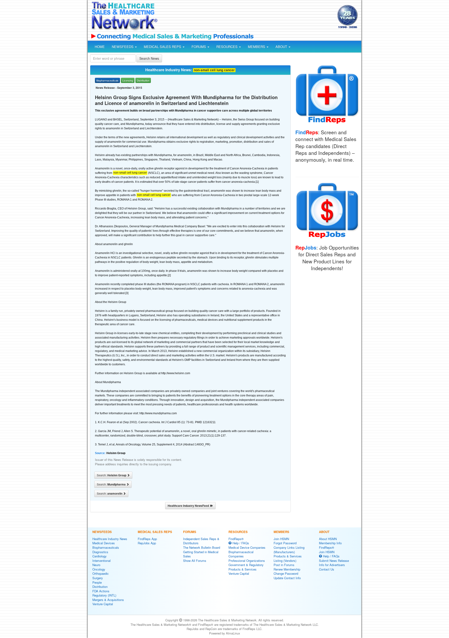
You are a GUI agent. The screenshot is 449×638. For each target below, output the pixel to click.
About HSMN (328, 539)
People (97, 582)
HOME (100, 46)
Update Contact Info (287, 578)
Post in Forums (284, 565)
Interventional (101, 560)
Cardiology (99, 556)
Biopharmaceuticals (105, 547)
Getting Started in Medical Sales (200, 554)
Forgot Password (285, 543)
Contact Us (326, 569)
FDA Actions (100, 591)
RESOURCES (227, 46)
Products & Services (242, 569)
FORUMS (199, 46)
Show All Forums (194, 560)
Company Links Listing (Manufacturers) (289, 549)
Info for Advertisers (332, 565)
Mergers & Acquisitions (108, 599)
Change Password (286, 573)
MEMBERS (257, 46)
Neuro (96, 565)
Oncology (98, 569)
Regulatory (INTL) (104, 595)
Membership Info (330, 543)
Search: (112, 475)
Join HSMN (281, 539)
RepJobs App (147, 543)
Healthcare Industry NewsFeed (189, 506)
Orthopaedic (100, 573)
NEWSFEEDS (123, 46)
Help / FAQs (240, 543)
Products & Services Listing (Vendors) (288, 558)
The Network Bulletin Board (201, 547)
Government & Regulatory (246, 565)
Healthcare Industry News (109, 539)
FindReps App (147, 539)
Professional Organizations (246, 560)
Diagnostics (100, 552)
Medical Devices (103, 543)
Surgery (97, 578)
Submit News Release (334, 560)
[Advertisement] (247, 17)
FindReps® (236, 539)
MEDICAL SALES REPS (163, 46)
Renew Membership (287, 569)
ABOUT (281, 46)
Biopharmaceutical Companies (240, 554)
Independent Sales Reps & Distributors (201, 541)
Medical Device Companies (246, 547)
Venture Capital (102, 604)
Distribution (100, 586)
